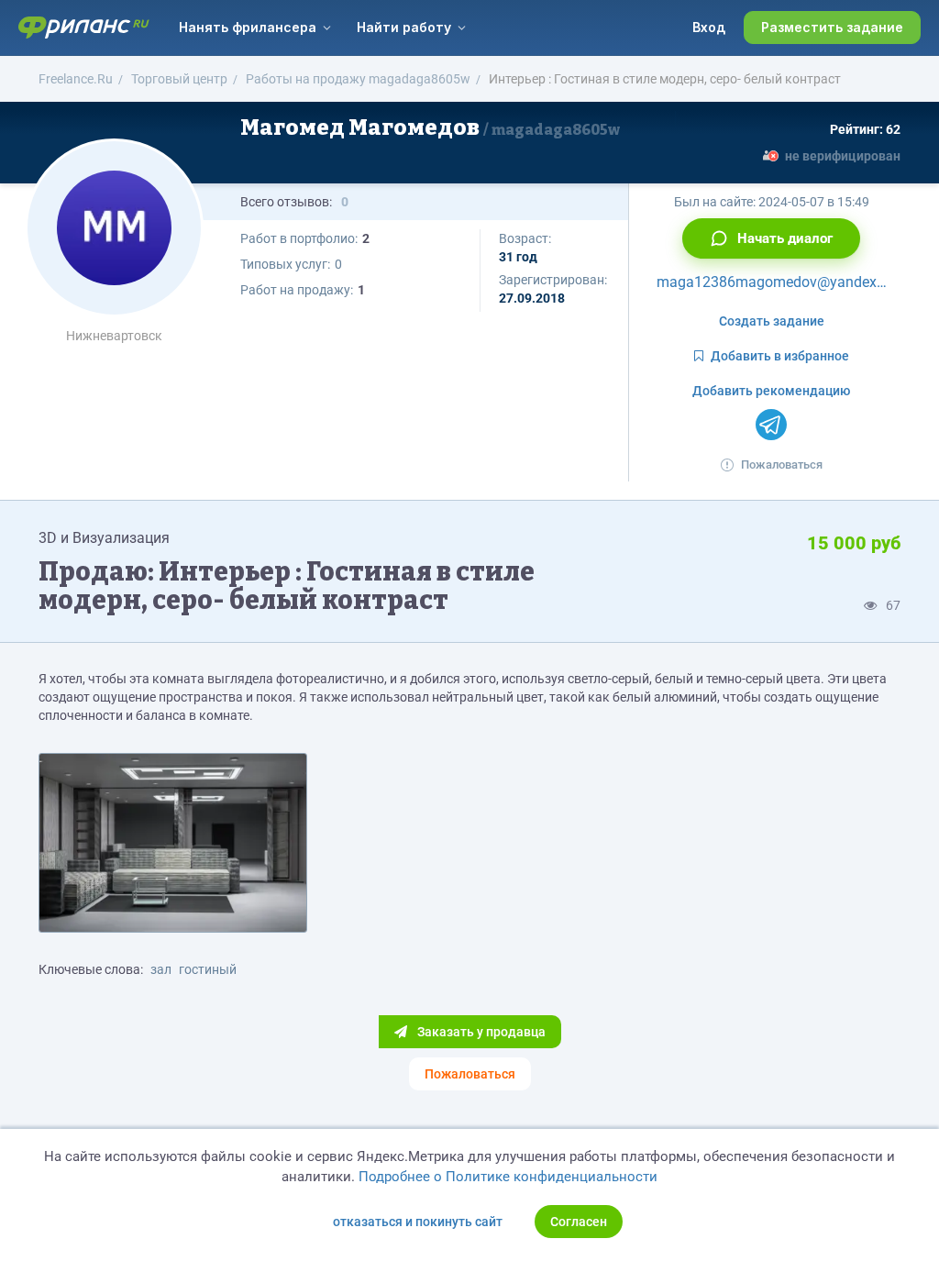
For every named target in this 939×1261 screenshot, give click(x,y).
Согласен (578, 1221)
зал (160, 969)
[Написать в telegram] (771, 424)
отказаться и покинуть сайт (418, 1221)
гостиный (208, 969)
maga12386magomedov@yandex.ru (775, 282)
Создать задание (771, 321)
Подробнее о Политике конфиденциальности (508, 1176)
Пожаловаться (782, 464)
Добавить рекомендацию (771, 390)
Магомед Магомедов (430, 127)
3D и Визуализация (104, 538)
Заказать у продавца (480, 1031)
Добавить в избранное (780, 355)
